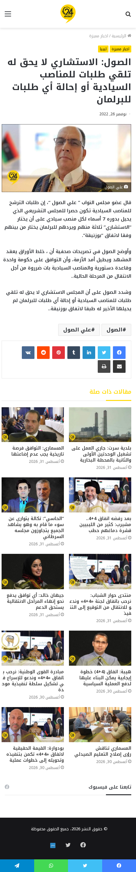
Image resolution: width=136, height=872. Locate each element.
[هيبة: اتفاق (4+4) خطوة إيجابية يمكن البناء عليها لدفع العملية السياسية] (100, 648)
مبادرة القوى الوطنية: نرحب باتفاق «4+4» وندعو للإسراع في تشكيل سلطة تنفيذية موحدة (33, 681)
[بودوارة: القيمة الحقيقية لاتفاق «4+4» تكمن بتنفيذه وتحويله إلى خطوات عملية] (33, 724)
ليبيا (103, 48)
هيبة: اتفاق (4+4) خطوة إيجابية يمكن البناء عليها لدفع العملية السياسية (105, 678)
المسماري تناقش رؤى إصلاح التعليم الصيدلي (102, 751)
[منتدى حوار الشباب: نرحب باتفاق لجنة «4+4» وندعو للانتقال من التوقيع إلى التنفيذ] (100, 571)
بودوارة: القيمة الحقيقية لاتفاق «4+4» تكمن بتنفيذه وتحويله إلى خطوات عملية (35, 754)
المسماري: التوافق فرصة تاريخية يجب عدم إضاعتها (37, 451)
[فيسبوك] (119, 352)
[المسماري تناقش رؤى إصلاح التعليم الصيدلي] (100, 724)
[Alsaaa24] (68, 13)
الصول (114, 330)
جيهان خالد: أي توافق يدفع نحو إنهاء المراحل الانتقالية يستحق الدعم (35, 601)
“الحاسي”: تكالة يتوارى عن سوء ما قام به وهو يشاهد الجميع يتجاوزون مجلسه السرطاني (35, 527)
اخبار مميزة (98, 36)
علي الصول (77, 330)
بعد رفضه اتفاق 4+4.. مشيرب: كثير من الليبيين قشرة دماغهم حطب (105, 524)
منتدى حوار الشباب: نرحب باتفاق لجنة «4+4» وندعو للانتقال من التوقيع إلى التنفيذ (100, 604)
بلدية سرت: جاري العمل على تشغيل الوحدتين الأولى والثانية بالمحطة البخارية (101, 454)
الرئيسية (119, 36)
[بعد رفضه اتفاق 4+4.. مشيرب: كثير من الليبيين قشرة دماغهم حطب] (100, 494)
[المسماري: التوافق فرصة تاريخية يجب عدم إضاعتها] (33, 424)
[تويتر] (104, 352)
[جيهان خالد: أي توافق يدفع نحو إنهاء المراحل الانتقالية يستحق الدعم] (33, 571)
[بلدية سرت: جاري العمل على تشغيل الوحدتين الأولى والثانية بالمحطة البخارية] (100, 424)
